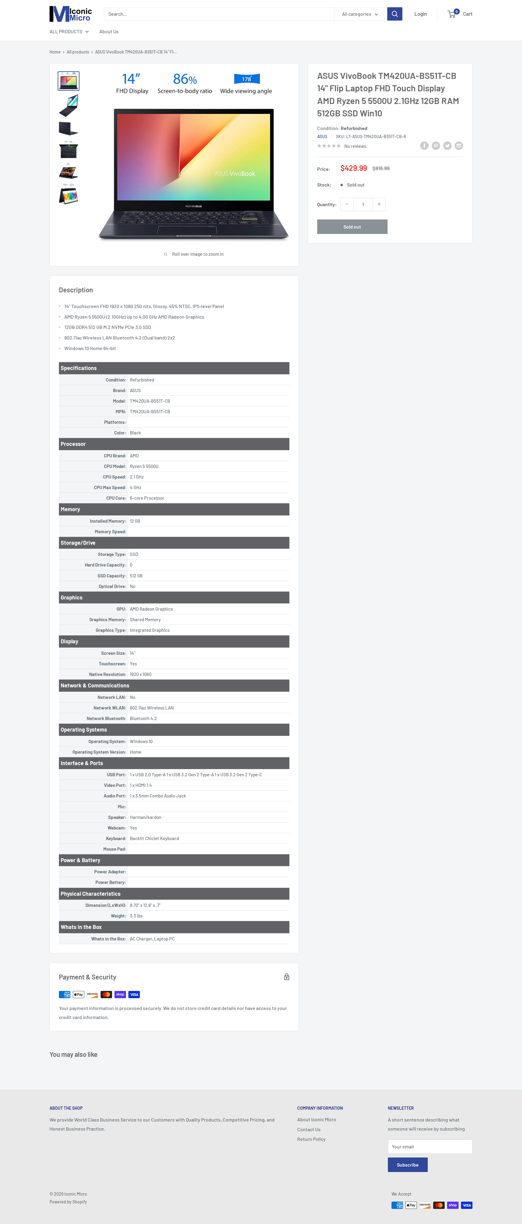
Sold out (352, 226)
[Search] (394, 14)
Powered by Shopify (68, 1201)
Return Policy (311, 1139)
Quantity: (327, 204)
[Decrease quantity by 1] (347, 204)
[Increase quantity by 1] (379, 204)
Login (420, 14)
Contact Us (309, 1129)
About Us (109, 31)
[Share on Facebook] (424, 145)
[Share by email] (459, 145)
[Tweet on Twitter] (447, 145)
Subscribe (408, 1164)
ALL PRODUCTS (66, 31)
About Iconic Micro (316, 1119)
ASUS (322, 136)
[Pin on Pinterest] (436, 145)
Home (55, 51)
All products (78, 51)
